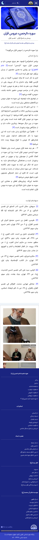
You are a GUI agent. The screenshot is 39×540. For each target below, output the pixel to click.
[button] (36, 3)
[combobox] (12, 3)
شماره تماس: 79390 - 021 (19, 538)
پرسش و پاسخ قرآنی (29, 43)
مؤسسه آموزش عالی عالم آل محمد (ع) (14, 43)
